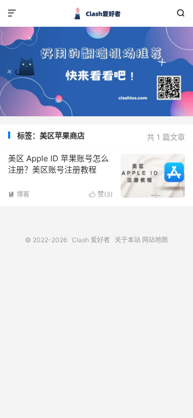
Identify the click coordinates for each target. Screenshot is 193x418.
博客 (18, 194)
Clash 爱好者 (96, 13)
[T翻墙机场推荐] (96, 71)
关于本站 (127, 240)
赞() (101, 194)
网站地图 (155, 240)
